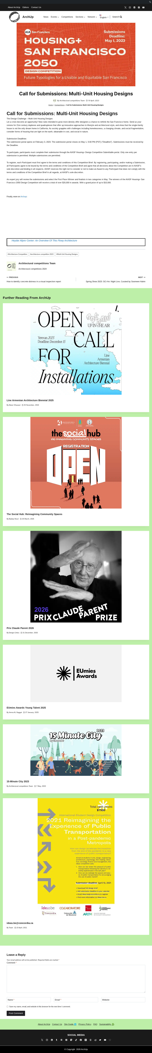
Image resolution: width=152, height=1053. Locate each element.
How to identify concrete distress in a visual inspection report (34, 279)
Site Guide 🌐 (70, 1024)
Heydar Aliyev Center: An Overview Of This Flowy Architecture (44, 240)
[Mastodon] (71, 1040)
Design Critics (14, 633)
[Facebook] (81, 1040)
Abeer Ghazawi (14, 405)
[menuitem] (150, 2)
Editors (26, 7)
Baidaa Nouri (14, 519)
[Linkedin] (134, 7)
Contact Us (36, 7)
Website (105, 1000)
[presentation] (76, 349)
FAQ (95, 1024)
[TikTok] (76, 1040)
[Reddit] (95, 1040)
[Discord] (61, 1040)
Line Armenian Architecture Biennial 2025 (30, 400)
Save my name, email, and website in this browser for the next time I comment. (39, 1007)
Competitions (67, 17)
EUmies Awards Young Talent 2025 (26, 707)
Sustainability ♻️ (106, 1024)
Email (58, 1000)
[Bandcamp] (100, 1040)
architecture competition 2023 (41, 254)
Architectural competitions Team (72, 101)
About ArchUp (14, 7)
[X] (125, 7)
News (45, 17)
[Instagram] (130, 7)
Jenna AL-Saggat (15, 712)
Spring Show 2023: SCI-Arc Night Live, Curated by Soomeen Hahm (115, 279)
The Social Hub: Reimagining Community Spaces (34, 514)
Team (11, 928)
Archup (24, 197)
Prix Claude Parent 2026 (20, 628)
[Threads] (90, 1040)
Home (50, 105)
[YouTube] (105, 1040)
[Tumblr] (57, 1040)
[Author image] (54, 100)
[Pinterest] (139, 7)
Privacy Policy (84, 1024)
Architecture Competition (17, 254)
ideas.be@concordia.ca (20, 923)
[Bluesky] (110, 1040)
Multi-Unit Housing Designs (67, 254)
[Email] (143, 7)
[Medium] (86, 1040)
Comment (12, 963)
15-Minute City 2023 (18, 781)
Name (11, 1000)
